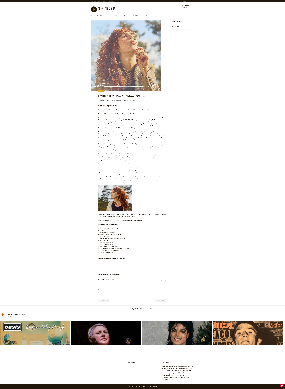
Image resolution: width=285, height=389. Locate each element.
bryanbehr (181, 377)
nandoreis (170, 368)
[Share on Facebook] (106, 280)
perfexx (167, 370)
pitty (167, 373)
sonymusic (166, 375)
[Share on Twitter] (108, 280)
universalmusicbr (165, 379)
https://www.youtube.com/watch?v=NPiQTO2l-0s (128, 220)
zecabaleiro (181, 366)
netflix (181, 372)
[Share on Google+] (111, 280)
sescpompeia (173, 370)
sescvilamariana (181, 375)
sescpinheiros (165, 368)
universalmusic (187, 377)
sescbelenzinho (178, 368)
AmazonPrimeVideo (168, 377)
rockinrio (182, 370)
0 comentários (133, 100)
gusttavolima (175, 373)
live (192, 366)
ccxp (178, 370)
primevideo (164, 373)
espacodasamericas (188, 368)
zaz (110, 290)
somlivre (175, 375)
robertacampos (189, 370)
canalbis (164, 370)
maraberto (186, 373)
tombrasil (177, 377)
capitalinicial (171, 373)
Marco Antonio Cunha (120, 100)
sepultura (163, 366)
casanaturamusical (171, 366)
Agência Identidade (153, 386)
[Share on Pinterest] (113, 280)
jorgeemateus (187, 366)
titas (172, 375)
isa (105, 290)
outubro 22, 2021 (104, 100)
